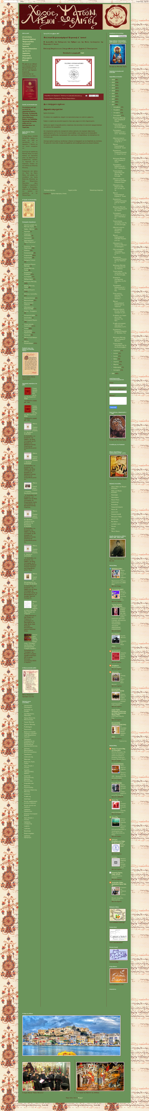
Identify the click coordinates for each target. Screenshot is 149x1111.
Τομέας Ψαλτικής (29, 722)
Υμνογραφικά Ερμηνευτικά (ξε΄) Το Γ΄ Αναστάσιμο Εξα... (119, 288)
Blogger (80, 1098)
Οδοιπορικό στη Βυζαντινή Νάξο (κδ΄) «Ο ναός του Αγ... (119, 187)
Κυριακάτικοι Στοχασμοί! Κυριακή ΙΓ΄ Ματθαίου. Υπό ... (119, 332)
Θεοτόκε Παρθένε (116, 667)
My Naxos (114, 521)
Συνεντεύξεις (28, 318)
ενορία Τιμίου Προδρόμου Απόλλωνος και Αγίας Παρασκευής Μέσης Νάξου (119, 712)
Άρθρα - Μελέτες (29, 229)
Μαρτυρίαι (27, 759)
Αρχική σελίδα (72, 190)
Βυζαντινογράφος (29, 833)
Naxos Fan (115, 800)
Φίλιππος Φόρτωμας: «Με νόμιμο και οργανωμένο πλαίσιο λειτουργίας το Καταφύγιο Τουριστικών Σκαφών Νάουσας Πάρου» (119, 755)
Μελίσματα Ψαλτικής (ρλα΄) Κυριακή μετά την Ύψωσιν (120, 208)
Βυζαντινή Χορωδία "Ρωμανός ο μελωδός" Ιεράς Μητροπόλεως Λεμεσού (30, 734)
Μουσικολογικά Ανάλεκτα (28, 303)
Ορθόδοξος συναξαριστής (28, 823)
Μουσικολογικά (28, 300)
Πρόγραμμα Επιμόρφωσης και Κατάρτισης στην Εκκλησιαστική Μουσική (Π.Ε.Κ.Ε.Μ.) (30, 742)
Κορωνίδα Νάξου (117, 783)
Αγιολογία (27, 231)
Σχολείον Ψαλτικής (29, 724)
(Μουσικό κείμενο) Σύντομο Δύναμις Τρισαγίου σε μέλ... (119, 310)
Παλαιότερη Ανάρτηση (96, 190)
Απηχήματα (115, 665)
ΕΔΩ (82, 53)
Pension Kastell (116, 514)
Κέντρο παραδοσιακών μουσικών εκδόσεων (30, 802)
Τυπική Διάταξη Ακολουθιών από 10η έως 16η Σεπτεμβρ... (120, 273)
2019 (113, 99)
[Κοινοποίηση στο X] (94, 96)
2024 (113, 85)
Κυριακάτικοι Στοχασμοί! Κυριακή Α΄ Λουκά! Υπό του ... (119, 153)
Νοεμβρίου (116, 110)
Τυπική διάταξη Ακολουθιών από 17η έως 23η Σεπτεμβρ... (119, 222)
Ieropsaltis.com (29, 783)
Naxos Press (115, 500)
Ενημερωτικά (28, 255)
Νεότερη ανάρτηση (49, 190)
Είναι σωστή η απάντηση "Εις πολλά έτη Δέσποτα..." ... (118, 296)
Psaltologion (28, 727)
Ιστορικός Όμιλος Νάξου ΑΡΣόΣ (117, 873)
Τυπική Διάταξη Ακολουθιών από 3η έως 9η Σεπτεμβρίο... (120, 345)
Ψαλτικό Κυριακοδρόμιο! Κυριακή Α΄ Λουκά (119, 194)
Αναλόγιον (27, 794)
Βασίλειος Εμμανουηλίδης (28, 786)
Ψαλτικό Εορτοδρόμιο (30, 337)
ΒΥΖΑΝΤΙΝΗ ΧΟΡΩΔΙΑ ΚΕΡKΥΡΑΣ (119, 723)
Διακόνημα (27, 799)
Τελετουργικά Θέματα (30, 320)
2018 (113, 102)
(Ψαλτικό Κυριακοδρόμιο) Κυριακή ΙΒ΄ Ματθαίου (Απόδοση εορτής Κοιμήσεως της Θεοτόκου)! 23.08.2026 (31, 518)
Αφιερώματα (27, 238)
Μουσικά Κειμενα (29, 290)
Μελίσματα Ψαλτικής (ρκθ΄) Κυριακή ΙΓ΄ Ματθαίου (119, 339)
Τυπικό (26, 328)
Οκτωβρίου (116, 112)
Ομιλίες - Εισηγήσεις (30, 311)
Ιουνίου (115, 356)
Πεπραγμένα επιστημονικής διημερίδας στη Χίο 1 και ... (119, 280)
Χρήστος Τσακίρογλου (55, 98)
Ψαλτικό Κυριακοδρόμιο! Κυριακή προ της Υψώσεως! (118, 303)
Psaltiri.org (27, 796)
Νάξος (113, 529)
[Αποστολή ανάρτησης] (86, 95)
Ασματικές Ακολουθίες (27, 234)
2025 (113, 82)
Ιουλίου (115, 353)
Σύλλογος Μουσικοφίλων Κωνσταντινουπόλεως (30, 750)
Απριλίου (116, 361)
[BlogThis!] (92, 96)
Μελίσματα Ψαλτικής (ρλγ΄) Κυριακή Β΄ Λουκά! (119, 119)
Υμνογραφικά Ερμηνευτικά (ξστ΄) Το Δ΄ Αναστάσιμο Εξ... (119, 215)
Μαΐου (115, 359)
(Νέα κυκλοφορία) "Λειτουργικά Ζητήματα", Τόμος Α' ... (119, 251)
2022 (113, 91)
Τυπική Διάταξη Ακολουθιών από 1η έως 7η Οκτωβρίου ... (120, 125)
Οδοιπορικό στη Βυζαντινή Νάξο (28, 308)
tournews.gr (115, 502)
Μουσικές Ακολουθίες (30, 294)
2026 (113, 79)
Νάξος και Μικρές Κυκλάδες (116, 491)
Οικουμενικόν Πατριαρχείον (28, 706)
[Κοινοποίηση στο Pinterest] (98, 96)
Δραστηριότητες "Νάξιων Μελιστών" (30, 241)
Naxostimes (115, 497)
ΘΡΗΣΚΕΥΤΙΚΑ (117, 569)
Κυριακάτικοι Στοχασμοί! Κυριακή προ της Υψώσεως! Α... (119, 259)
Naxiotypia (114, 495)
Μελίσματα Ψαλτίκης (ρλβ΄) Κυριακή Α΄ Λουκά (119, 160)
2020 (113, 96)
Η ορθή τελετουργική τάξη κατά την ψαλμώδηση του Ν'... (119, 325)
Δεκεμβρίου (117, 107)
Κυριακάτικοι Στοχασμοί (28, 273)
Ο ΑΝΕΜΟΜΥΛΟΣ (118, 764)
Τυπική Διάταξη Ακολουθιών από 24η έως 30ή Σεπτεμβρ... (118, 173)
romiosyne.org (28, 757)
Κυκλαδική (114, 504)
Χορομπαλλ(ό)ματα (117, 507)
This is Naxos (115, 531)
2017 (113, 104)
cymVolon (27, 828)
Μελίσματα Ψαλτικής (30, 281)
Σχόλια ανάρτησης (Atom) (58, 193)
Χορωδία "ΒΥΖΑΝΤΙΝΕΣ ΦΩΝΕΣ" (29, 771)
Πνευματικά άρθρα (29, 315)
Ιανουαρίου (116, 370)
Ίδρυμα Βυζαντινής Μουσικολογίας (29, 718)
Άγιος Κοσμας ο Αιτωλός (29, 818)
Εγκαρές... (115, 857)
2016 (113, 373)
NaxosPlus (115, 817)
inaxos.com (114, 519)
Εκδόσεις (27, 250)
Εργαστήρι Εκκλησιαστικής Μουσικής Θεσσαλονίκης (29, 778)
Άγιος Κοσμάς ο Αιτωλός (29, 766)
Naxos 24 (114, 509)
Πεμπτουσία (27, 729)
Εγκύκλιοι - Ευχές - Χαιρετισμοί (30, 247)
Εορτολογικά (28, 257)
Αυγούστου (116, 350)
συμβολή (26, 826)
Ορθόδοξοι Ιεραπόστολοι (28, 810)
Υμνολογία (27, 335)
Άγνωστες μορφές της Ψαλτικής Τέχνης (30, 225)
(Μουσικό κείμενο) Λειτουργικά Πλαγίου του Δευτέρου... (118, 229)
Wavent (113, 526)
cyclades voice (116, 524)
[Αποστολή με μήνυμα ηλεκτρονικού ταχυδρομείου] (90, 96)
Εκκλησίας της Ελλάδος (28, 710)
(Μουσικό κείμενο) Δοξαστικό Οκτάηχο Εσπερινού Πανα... (119, 180)
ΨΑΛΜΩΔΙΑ (116, 634)
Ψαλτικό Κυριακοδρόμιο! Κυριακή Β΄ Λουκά (119, 146)
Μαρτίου (116, 364)
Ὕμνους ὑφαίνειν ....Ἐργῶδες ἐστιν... (117, 605)
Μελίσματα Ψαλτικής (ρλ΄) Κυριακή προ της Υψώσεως (119, 266)
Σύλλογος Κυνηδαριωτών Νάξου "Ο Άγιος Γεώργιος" (118, 841)
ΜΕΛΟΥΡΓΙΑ (116, 651)
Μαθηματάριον (28, 279)
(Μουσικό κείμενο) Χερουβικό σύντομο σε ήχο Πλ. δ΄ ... (119, 139)
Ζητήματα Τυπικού (29, 260)
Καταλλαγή (27, 831)
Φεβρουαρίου (117, 367)
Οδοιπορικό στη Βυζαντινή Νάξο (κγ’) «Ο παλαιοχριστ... (120, 244)
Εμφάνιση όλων (123, 741)
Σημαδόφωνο (28, 754)
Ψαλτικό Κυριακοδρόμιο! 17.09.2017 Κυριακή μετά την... (119, 237)
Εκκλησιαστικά (28, 253)
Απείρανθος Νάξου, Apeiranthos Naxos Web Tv (119, 884)
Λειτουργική (27, 276)
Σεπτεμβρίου (117, 115)
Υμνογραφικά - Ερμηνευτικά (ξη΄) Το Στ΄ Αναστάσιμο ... (119, 132)
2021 (113, 93)
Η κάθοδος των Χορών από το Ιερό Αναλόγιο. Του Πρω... (119, 318)
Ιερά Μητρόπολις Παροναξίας (29, 714)
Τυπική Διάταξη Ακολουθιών (28, 325)
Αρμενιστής (115, 672)
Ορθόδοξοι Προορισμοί (27, 836)
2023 (113, 88)
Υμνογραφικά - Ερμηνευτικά (28, 331)
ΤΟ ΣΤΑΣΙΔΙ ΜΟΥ (117, 589)
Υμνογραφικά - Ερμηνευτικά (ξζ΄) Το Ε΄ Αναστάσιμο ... (120, 166)
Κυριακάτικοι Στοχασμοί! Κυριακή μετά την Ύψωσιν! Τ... (119, 201)
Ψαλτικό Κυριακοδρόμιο (68, 98)
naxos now (114, 512)
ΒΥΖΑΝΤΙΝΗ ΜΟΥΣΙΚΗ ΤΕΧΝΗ (118, 690)
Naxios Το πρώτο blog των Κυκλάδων (118, 749)
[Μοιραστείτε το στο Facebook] (96, 96)
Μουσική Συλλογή (29, 298)
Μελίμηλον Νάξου (116, 516)
